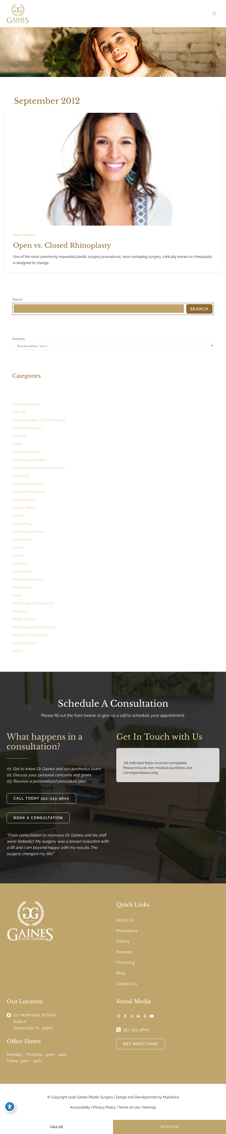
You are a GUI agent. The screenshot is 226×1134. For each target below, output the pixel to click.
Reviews (124, 952)
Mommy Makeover (27, 579)
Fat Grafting (21, 524)
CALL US (56, 1127)
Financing (125, 962)
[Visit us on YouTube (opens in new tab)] (151, 1016)
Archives (18, 339)
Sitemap (149, 1107)
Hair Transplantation (28, 532)
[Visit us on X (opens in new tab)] (132, 1016)
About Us (125, 920)
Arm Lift (18, 412)
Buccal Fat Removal (28, 492)
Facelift (18, 516)
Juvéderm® (22, 539)
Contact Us (126, 983)
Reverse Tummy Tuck (30, 635)
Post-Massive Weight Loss (33, 627)
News (17, 595)
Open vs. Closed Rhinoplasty (62, 245)
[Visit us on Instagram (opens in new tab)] (118, 1016)
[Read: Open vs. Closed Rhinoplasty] (113, 168)
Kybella (18, 547)
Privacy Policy (104, 1107)
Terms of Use (129, 1107)
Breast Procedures (27, 484)
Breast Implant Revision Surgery (38, 468)
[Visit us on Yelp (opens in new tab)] (145, 1016)
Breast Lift (20, 476)
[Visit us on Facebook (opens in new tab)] (125, 1016)
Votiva (17, 651)
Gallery (123, 941)
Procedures (127, 930)
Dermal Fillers (23, 508)
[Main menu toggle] (214, 13)
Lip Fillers (20, 563)
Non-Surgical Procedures (33, 603)
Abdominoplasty (26, 404)
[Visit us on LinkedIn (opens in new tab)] (138, 1016)
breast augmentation (29, 460)
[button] (41, 798)
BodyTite (19, 436)
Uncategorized (24, 643)
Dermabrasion (24, 500)
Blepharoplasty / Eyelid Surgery (38, 420)
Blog (120, 973)
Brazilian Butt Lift (26, 452)
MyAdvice (171, 1097)
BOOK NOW (170, 1127)
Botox (17, 444)
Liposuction (21, 571)
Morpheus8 (21, 587)
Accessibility (80, 1107)
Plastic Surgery (24, 235)
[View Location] (10, 1015)
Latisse (18, 555)
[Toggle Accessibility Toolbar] (9, 1106)
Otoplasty (20, 611)
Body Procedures (26, 428)
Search (17, 299)
